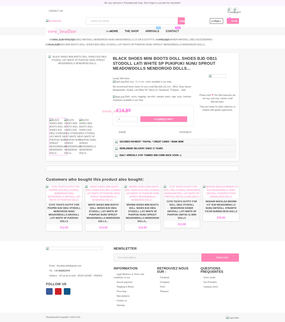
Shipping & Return (125, 286)
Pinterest (185, 132)
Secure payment (124, 282)
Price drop (121, 291)
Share (122, 132)
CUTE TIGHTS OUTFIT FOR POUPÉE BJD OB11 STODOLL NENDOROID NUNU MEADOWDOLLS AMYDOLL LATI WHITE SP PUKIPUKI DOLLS (64, 213)
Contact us (122, 300)
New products (123, 296)
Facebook (49, 291)
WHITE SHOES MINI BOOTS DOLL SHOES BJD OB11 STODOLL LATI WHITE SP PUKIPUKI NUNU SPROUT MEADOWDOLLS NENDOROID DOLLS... (103, 213)
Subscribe (221, 257)
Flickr (162, 286)
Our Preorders (210, 282)
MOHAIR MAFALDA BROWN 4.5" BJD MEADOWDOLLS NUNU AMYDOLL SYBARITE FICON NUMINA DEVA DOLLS (221, 206)
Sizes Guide (209, 277)
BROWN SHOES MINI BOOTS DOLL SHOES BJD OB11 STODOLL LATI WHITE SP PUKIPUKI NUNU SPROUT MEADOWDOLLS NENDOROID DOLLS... (142, 213)
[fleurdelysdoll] (53, 20)
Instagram (67, 291)
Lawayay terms (211, 286)
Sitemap (121, 305)
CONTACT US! (55, 11)
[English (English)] (236, 11)
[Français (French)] (230, 11)
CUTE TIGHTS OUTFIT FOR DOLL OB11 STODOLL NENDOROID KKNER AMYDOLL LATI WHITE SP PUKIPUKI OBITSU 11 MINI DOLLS (182, 209)
